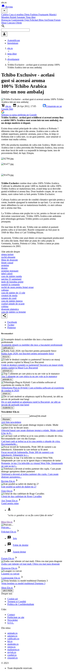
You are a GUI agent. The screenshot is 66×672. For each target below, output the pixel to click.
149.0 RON (7, 591)
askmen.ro (12, 636)
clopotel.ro (12, 657)
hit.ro (9, 641)
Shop (4, 22)
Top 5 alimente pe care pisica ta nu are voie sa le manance (29, 376)
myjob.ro (11, 652)
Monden (5, 17)
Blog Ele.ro (6, 522)
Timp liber (31, 17)
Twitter (10, 325)
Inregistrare (12, 43)
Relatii (13, 17)
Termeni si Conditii (16, 601)
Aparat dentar (19, 551)
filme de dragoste (9, 260)
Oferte (19, 22)
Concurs (11, 22)
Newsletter (12, 620)
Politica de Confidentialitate (20, 604)
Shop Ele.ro (7, 587)
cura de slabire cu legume (13, 312)
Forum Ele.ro (7, 558)
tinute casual (7, 262)
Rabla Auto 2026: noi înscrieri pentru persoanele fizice (27, 353)
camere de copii (8, 298)
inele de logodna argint (12, 281)
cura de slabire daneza (12, 301)
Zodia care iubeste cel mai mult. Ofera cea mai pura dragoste (30, 564)
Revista (9, 6)
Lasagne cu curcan (10, 573)
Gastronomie (17, 20)
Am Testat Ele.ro (9, 500)
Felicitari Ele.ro (8, 531)
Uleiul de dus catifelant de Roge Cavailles (21, 496)
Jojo (15, 538)
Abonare (6, 419)
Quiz (27, 20)
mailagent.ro (13, 649)
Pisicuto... (6, 527)
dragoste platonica (10, 309)
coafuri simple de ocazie (13, 303)
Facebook (12, 322)
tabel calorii (6, 273)
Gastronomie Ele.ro (10, 578)
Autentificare (13, 40)
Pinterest (11, 327)
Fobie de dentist (20, 545)
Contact (11, 614)
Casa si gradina (16, 14)
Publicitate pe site (15, 617)
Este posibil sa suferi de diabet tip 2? (18, 486)
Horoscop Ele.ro (9, 568)
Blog (41, 20)
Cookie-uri (12, 598)
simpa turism (7, 254)
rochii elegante (8, 257)
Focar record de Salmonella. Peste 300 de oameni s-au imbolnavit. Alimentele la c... (27, 453)
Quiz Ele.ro (6, 491)
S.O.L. (10, 623)
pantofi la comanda (10, 284)
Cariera (5, 14)
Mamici (52, 14)
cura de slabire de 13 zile (13, 292)
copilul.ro (12, 655)
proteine (5, 265)
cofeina (4, 306)
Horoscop (6, 20)
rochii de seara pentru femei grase (17, 287)
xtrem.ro (11, 647)
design (4, 268)
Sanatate (21, 17)
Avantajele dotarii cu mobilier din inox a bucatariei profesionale (31, 345)
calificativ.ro (13, 638)
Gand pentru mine (10, 503)
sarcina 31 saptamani (11, 279)
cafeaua (5, 290)
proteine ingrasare (9, 271)
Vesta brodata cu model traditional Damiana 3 (23, 583)
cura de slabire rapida (11, 276)
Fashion (34, 14)
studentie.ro (13, 644)
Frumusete (43, 14)
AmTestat (49, 20)
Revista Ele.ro (8, 481)
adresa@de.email (38, 416)
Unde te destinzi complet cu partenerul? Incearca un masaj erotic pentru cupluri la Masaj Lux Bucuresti (32, 366)
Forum (57, 20)
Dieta (27, 14)
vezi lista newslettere (11, 422)
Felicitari (34, 20)
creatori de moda (9, 295)
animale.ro (12, 633)
